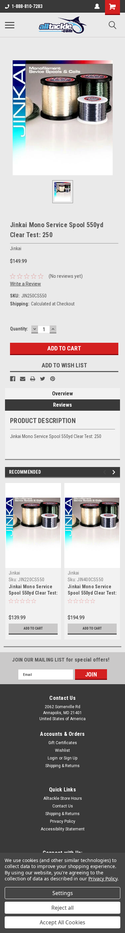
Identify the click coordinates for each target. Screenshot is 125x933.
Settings (62, 893)
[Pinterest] (52, 378)
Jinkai (14, 573)
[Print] (32, 378)
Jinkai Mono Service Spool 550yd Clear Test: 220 (33, 593)
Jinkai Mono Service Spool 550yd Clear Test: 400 (92, 593)
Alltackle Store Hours (62, 798)
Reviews (62, 405)
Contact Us (62, 806)
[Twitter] (42, 378)
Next (114, 472)
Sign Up (70, 758)
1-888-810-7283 (27, 6)
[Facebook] (12, 378)
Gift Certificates (62, 742)
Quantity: (19, 328)
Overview (62, 393)
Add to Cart (33, 628)
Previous (105, 472)
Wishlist (62, 750)
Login (53, 758)
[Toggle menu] (9, 25)
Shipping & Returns (62, 765)
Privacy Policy (62, 821)
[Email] (22, 378)
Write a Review (25, 283)
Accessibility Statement (63, 829)
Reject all (62, 907)
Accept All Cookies (62, 922)
